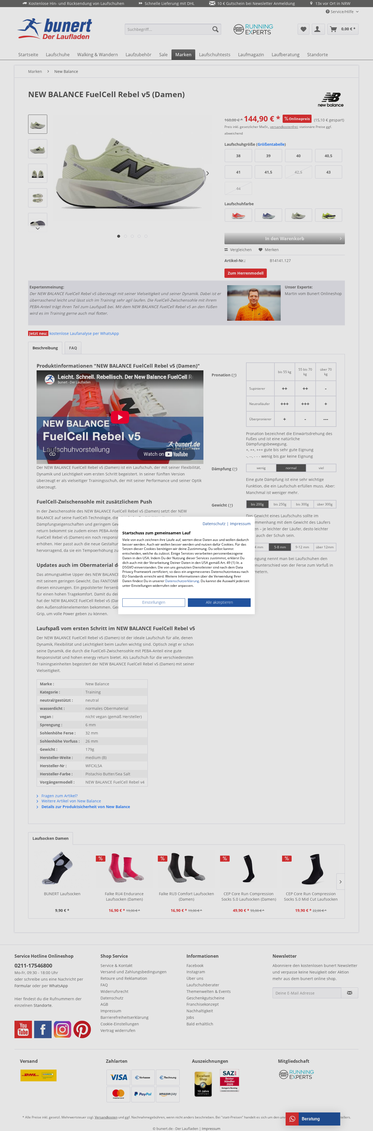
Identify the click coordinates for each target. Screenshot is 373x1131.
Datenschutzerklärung (182, 581)
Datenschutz (214, 523)
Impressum (240, 523)
